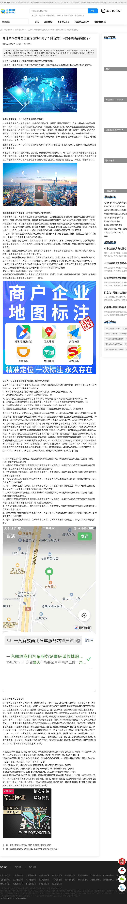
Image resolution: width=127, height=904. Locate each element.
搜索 (92, 11)
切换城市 (7, 2)
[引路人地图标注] (8, 11)
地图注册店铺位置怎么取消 (114, 349)
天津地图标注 (18, 875)
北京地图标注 (5, 875)
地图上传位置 (45, 891)
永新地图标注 (95, 880)
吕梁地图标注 (44, 880)
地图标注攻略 (100, 891)
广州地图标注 (108, 875)
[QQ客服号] (122, 870)
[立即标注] (122, 861)
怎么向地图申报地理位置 (113, 218)
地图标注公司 (100, 21)
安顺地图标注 (31, 884)
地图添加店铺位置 (58, 891)
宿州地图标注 (82, 880)
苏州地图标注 (44, 875)
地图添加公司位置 (74, 891)
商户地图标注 (68, 15)
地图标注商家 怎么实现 (113, 225)
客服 (106, 236)
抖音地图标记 (50, 15)
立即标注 (48, 21)
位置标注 (42, 15)
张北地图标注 (18, 880)
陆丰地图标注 (18, 884)
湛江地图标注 (5, 884)
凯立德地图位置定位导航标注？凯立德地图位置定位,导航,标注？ (34, 849)
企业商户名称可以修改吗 (113, 232)
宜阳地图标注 (108, 880)
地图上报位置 (17, 891)
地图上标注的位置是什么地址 (115, 203)
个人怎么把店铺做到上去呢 (114, 339)
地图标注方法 (63, 21)
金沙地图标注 (44, 884)
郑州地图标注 (69, 875)
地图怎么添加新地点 (112, 221)
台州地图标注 (69, 880)
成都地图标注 (5, 880)
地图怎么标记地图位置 (112, 328)
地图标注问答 (112, 891)
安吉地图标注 (57, 880)
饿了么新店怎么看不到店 (113, 344)
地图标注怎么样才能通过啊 (114, 206)
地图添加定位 (88, 891)
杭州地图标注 (57, 875)
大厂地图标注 (31, 880)
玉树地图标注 (57, 884)
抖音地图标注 (20, 30)
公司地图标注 (79, 15)
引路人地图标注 (6, 30)
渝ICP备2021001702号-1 (70, 896)
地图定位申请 (5, 891)
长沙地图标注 (95, 875)
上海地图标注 (31, 875)
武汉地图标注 (82, 875)
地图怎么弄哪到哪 (111, 334)
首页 (37, 21)
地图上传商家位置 (31, 891)
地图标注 (60, 15)
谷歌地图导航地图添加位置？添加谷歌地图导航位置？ (31, 845)
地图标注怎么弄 (82, 21)
